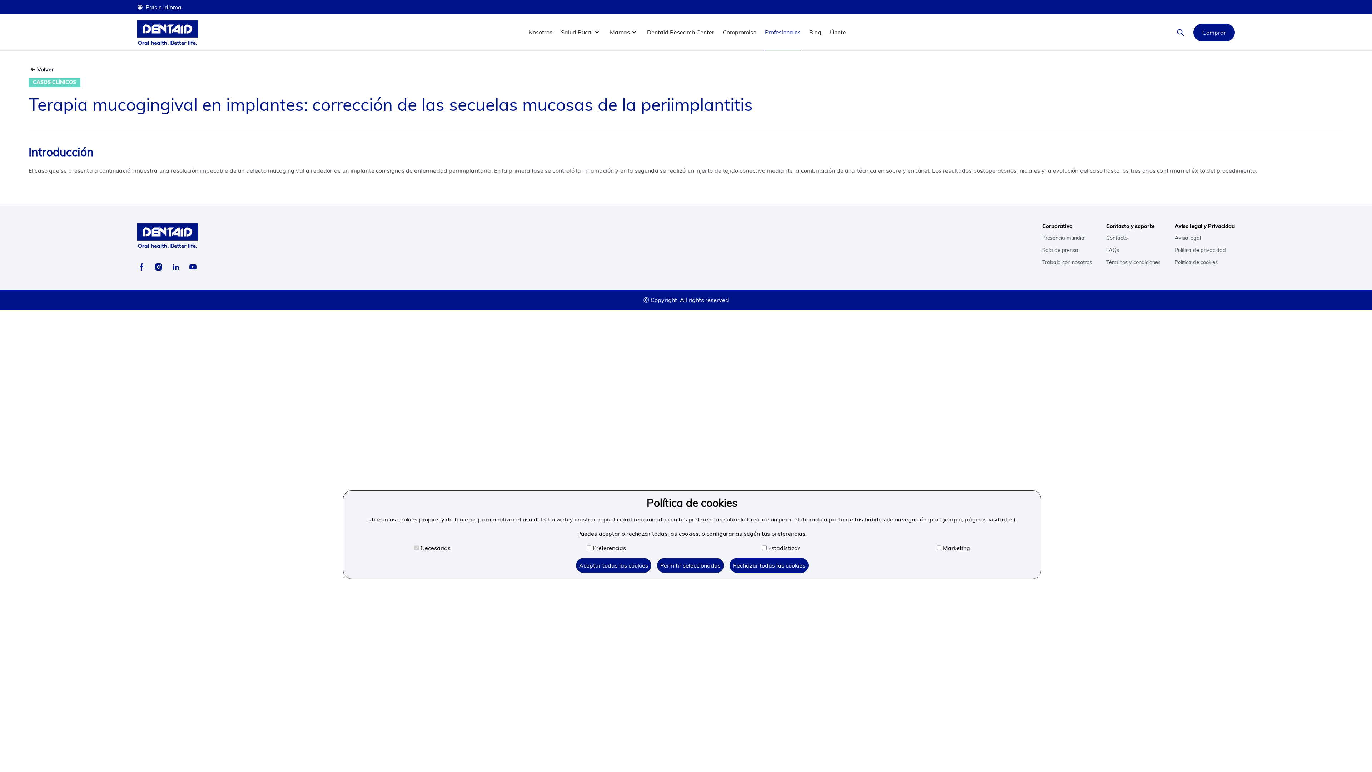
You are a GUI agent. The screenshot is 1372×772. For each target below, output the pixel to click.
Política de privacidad (1200, 250)
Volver (45, 69)
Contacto (1117, 238)
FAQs (1112, 250)
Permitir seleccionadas (690, 565)
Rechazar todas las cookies (769, 565)
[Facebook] (141, 267)
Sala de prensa (1060, 250)
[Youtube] (193, 267)
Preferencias (609, 547)
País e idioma (164, 7)
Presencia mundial (1063, 238)
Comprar (1214, 32)
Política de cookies (1196, 262)
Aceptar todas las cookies (613, 565)
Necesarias (436, 547)
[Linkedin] (176, 267)
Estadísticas (784, 547)
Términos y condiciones (1133, 262)
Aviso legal (1188, 238)
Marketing (956, 547)
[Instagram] (158, 267)
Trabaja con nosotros (1067, 262)
